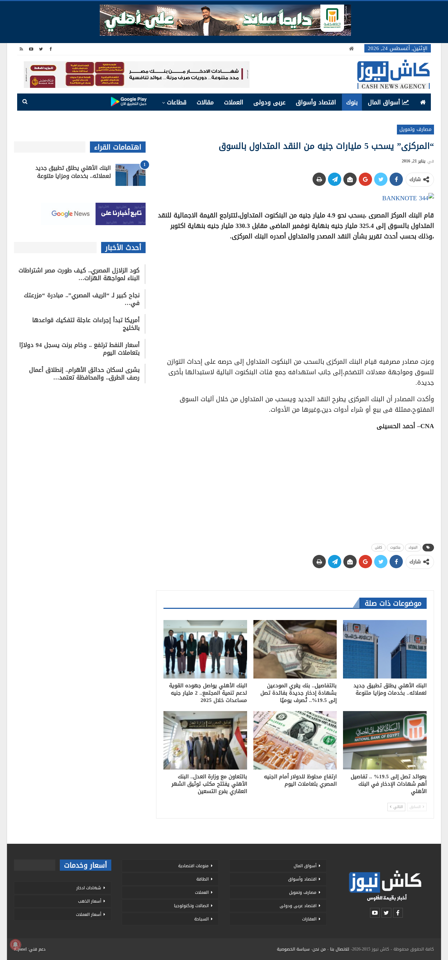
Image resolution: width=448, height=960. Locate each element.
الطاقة (202, 879)
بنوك (352, 102)
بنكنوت (395, 547)
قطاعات (177, 102)
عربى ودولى (269, 102)
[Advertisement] (295, 297)
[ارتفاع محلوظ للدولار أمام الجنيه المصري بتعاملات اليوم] (295, 740)
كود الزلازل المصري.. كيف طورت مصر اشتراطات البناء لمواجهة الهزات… (79, 274)
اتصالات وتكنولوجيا (191, 906)
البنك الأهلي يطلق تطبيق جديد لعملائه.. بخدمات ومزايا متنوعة (73, 171)
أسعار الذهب (89, 901)
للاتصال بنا (339, 949)
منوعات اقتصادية (193, 866)
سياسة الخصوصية (293, 949)
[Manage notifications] (15, 944)
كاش (378, 547)
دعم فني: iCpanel (30, 949)
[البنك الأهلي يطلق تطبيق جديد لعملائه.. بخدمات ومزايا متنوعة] (385, 649)
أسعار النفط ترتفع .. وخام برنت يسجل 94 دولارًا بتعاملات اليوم (79, 348)
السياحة (201, 919)
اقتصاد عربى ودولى (298, 906)
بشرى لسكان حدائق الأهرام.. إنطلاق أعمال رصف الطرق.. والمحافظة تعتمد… (84, 373)
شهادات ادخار (88, 888)
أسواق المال (384, 102)
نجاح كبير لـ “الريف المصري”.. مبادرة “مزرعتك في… (82, 299)
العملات (233, 102)
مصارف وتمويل (415, 129)
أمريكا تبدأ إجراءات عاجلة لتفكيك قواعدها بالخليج (86, 323)
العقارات (309, 919)
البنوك (413, 547)
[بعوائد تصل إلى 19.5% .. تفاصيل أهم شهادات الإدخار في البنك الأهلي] (385, 740)
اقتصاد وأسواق (316, 102)
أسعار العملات (88, 914)
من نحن (319, 949)
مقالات (205, 102)
